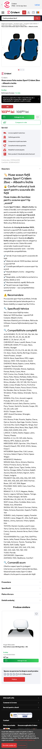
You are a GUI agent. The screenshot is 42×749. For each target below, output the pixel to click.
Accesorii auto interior (30, 23)
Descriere (6, 169)
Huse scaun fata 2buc (19, 25)
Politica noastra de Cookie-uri (24, 740)
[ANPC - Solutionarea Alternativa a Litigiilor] (21, 715)
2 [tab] (21, 70)
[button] (29, 12)
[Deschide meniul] (2, 13)
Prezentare (6, 582)
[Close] (1, 4)
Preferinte (22, 745)
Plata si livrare (8, 594)
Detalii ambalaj (8, 600)
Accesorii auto (18, 23)
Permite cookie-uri (9, 745)
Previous (3, 47)
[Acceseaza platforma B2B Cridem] (24, 12)
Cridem (4, 77)
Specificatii (6, 588)
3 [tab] (23, 70)
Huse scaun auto (6, 25)
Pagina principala (6, 23)
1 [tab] (19, 70)
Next (39, 48)
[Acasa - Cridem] (13, 12)
